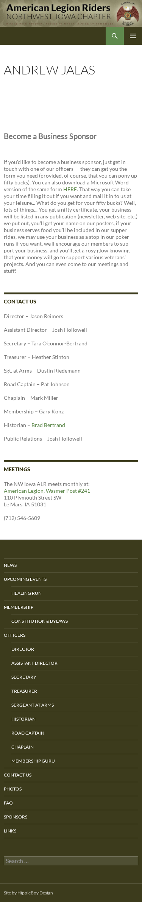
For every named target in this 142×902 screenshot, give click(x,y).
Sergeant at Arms (32, 705)
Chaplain (22, 747)
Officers (14, 635)
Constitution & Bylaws (39, 621)
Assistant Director (34, 663)
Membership (18, 607)
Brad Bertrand (48, 425)
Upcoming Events (25, 579)
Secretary (23, 677)
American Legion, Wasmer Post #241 (47, 490)
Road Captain (27, 733)
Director (22, 649)
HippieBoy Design (35, 893)
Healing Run (26, 593)
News (10, 565)
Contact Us (17, 775)
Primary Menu (133, 36)
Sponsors (15, 817)
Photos (13, 789)
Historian (23, 719)
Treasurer (24, 691)
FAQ (8, 803)
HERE (70, 189)
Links (10, 831)
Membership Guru (33, 761)
